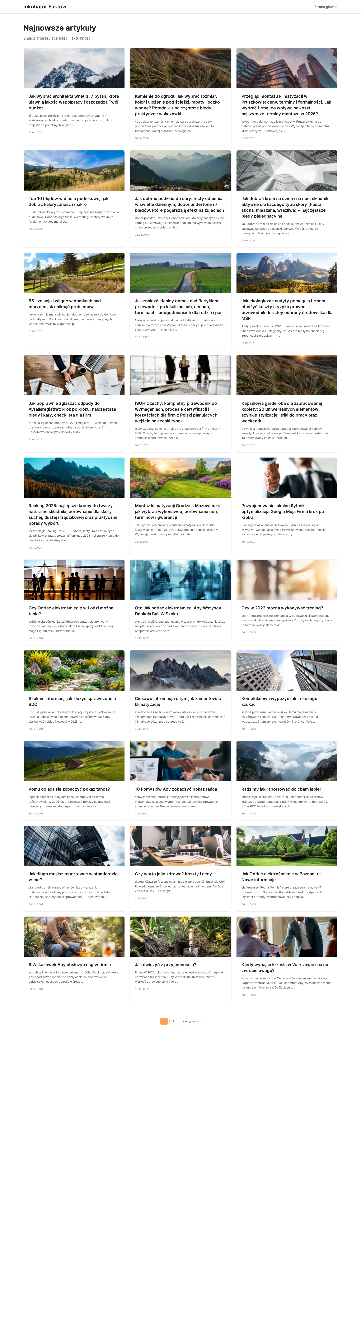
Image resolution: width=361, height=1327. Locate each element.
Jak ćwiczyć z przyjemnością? (165, 964)
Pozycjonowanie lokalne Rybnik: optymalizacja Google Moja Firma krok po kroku (283, 511)
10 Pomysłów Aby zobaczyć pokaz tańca (176, 789)
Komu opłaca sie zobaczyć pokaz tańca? (69, 789)
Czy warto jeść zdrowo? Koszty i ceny (173, 873)
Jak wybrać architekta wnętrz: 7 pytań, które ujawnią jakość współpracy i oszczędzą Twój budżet (74, 102)
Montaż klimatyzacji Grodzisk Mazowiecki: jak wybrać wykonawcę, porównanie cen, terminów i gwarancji (177, 511)
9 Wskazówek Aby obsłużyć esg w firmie (70, 964)
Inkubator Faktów (44, 7)
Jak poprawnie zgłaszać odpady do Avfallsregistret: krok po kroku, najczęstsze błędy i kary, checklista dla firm (72, 409)
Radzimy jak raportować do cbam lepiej (281, 789)
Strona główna (326, 7)
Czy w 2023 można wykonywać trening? (282, 607)
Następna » (190, 1021)
